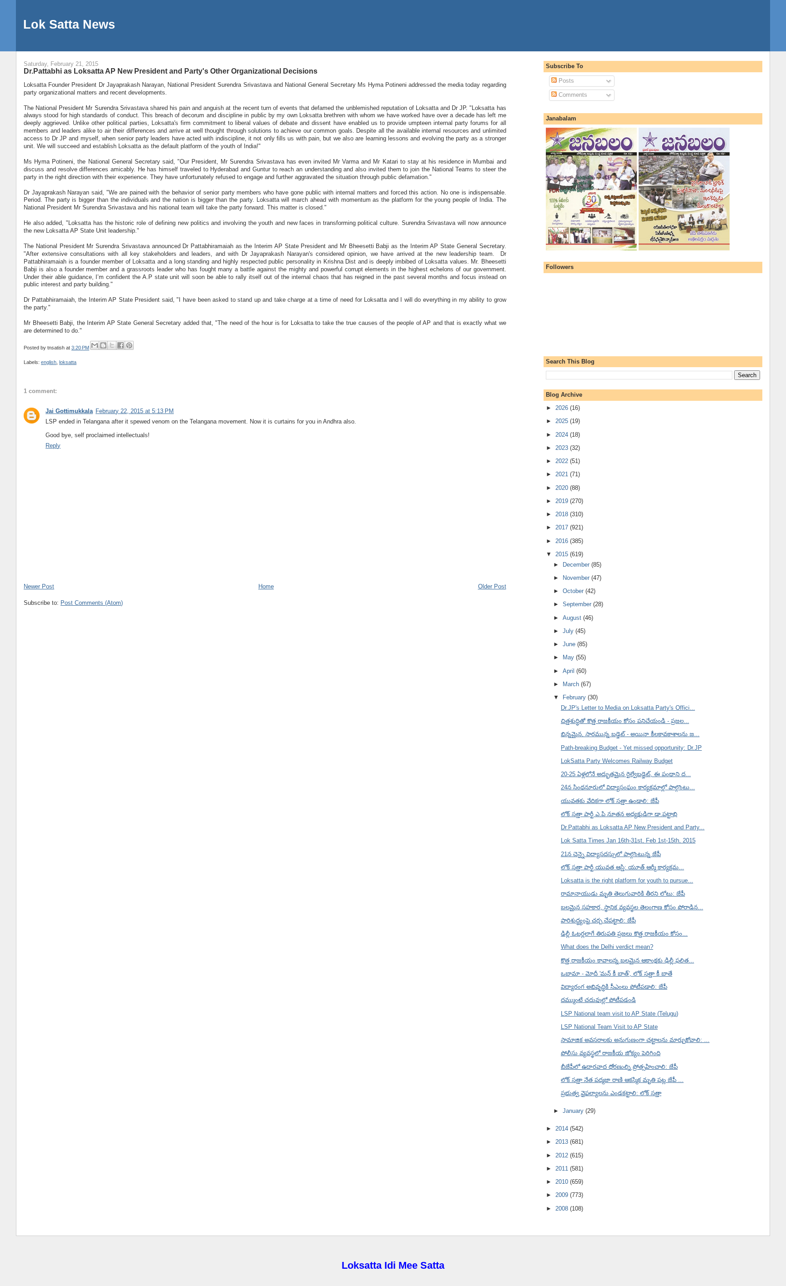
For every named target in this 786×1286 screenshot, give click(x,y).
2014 (562, 1128)
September (578, 604)
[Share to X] (111, 345)
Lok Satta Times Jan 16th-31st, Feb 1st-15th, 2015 (628, 840)
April (569, 671)
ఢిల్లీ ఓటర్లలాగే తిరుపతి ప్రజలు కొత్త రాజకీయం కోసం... (624, 933)
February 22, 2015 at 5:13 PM (135, 411)
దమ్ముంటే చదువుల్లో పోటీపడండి (598, 1000)
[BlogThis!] (103, 345)
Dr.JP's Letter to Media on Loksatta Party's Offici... (628, 707)
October (574, 591)
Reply (52, 445)
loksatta (67, 362)
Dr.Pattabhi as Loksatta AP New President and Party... (633, 827)
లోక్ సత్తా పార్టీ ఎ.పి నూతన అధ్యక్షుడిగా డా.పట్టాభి (619, 814)
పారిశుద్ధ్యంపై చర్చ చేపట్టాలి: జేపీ (598, 920)
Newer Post (39, 586)
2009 (562, 1194)
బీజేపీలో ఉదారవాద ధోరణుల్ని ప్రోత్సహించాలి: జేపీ (619, 1066)
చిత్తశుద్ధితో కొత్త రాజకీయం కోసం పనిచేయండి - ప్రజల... (625, 721)
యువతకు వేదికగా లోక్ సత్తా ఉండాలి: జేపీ (610, 801)
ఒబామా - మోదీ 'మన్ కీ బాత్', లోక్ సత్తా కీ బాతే (616, 973)
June (570, 644)
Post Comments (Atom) (91, 602)
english (48, 362)
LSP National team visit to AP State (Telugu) (619, 1013)
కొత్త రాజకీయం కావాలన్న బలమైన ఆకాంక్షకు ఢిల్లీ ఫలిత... (627, 960)
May (569, 657)
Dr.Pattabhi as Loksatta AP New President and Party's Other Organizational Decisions (170, 71)
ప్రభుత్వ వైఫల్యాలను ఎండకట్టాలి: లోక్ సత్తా (611, 1093)
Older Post (492, 586)
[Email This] (94, 345)
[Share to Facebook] (120, 345)
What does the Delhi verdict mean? (607, 946)
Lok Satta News (69, 24)
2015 (562, 554)
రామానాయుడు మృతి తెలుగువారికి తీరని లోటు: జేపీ (623, 893)
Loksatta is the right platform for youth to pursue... (627, 880)
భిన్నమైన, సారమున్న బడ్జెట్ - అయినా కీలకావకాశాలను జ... (630, 734)
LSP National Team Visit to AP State (609, 1026)
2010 (562, 1181)
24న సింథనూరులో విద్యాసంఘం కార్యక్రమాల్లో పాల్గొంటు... (628, 787)
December (577, 564)
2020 (562, 487)
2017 (562, 527)
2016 (562, 541)
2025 (562, 421)
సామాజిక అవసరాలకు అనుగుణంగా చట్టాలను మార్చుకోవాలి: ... (635, 1040)
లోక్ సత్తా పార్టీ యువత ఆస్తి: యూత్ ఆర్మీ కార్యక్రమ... (622, 867)
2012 (562, 1155)
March (572, 684)
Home (266, 586)
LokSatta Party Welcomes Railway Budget (617, 761)
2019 (562, 501)
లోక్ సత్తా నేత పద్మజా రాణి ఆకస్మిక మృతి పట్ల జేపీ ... (622, 1080)
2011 (562, 1168)
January (574, 1110)
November (577, 577)
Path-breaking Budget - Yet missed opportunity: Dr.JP (631, 747)
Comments (572, 94)
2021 (562, 474)
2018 (562, 514)
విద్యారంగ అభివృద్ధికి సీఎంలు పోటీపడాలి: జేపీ (614, 986)
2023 (562, 447)
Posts (565, 80)
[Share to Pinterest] (129, 345)
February (575, 697)
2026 (562, 407)
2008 (562, 1208)
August (573, 617)
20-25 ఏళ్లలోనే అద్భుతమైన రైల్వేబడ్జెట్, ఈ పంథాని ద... (626, 774)
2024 (562, 434)
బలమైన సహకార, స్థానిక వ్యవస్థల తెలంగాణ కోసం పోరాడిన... (632, 907)
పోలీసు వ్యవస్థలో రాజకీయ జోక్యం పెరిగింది (610, 1053)
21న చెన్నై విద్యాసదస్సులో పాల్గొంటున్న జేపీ (611, 854)
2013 (562, 1141)
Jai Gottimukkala (69, 411)
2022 (562, 461)
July (569, 631)
